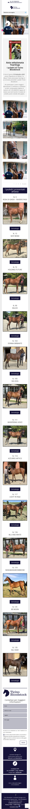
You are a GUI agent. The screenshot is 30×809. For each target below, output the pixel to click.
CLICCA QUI (18, 772)
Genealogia (15, 228)
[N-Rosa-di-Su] (15, 223)
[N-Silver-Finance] (15, 407)
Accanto (24, 184)
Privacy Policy (8, 804)
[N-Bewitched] (15, 520)
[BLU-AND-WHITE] (15, 557)
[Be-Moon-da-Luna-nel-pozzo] (15, 635)
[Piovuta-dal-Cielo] (15, 368)
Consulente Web (14, 807)
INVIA (23, 743)
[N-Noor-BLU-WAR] (15, 675)
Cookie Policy (16, 804)
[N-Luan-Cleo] (15, 331)
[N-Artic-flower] (15, 484)
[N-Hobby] (15, 293)
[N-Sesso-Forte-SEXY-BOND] (15, 257)
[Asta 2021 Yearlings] (15, 138)
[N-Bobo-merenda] (15, 597)
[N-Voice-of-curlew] (15, 446)
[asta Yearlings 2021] (15, 117)
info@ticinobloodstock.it (15, 786)
